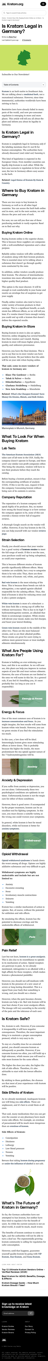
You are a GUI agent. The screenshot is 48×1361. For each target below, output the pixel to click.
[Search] (4, 13)
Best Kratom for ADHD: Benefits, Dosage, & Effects (23, 1277)
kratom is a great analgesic (32, 956)
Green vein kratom (11, 627)
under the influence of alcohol (18, 1163)
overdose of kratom (19, 1125)
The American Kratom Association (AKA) (21, 454)
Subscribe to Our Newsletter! (15, 74)
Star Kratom (16, 1256)
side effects (24, 1101)
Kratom (5, 91)
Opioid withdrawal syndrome (16, 860)
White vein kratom (11, 603)
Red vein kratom (9, 582)
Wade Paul (12, 37)
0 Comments (26, 40)
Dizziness (10, 1141)
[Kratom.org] (16, 4)
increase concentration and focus (17, 721)
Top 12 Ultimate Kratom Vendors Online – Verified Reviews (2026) (23, 1271)
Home (4, 18)
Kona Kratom (33, 1256)
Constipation (12, 1137)
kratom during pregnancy (33, 1160)
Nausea (9, 1151)
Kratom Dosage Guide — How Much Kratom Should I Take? (20, 1284)
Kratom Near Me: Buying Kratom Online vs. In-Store (24, 18)
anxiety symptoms (10, 828)
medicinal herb (31, 94)
